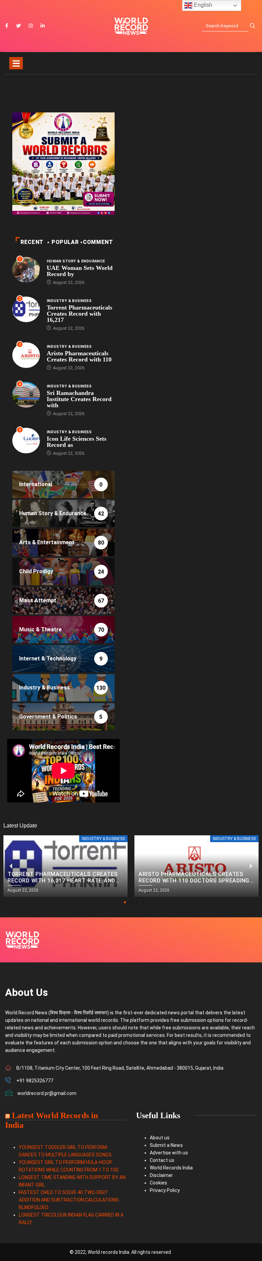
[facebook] (6, 26)
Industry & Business (69, 301)
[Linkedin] (43, 26)
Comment (98, 242)
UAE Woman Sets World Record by (80, 270)
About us (160, 1137)
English (202, 5)
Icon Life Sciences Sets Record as (76, 441)
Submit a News (166, 1145)
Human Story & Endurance (76, 261)
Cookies (158, 1182)
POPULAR (65, 242)
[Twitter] (18, 26)
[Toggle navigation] (16, 63)
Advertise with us (169, 1152)
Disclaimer (161, 1175)
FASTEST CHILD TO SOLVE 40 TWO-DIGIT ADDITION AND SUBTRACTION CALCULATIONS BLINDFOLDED (69, 1200)
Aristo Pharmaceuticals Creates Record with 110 (79, 356)
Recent (32, 242)
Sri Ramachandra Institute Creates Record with (79, 399)
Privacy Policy (165, 1190)
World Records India (171, 1167)
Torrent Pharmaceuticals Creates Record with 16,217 (79, 313)
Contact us (162, 1160)
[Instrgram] (31, 26)
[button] (119, 902)
